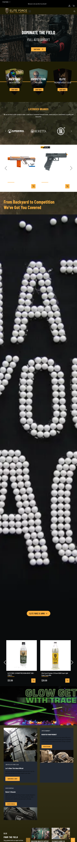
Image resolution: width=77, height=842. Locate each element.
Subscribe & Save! (12, 779)
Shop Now (37, 49)
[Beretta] (38, 131)
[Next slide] (71, 131)
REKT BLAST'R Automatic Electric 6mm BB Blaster (21, 180)
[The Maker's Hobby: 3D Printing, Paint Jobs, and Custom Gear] (61, 833)
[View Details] (33, 186)
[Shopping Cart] (73, 6)
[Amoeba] (16, 131)
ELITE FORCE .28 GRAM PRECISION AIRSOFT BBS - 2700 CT (21, 674)
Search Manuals (11, 804)
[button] (6, 168)
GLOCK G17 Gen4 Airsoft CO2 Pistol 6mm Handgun (55, 180)
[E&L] (61, 131)
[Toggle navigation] (30, 11)
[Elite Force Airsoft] (16, 11)
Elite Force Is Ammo (37, 613)
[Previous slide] (6, 131)
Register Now (46, 746)
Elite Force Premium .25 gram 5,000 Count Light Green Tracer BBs (55, 674)
